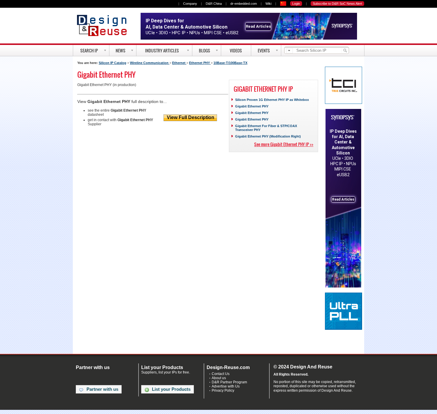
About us (219, 378)
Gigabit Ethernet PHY (251, 106)
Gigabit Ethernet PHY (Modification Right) (268, 136)
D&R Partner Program (229, 382)
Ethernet (179, 63)
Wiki (268, 3)
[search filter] (289, 50)
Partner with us (102, 389)
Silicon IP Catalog (112, 63)
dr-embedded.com (243, 3)
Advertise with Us (226, 386)
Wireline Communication (149, 63)
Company (190, 3)
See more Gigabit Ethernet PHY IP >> (283, 144)
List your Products (171, 389)
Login (296, 3)
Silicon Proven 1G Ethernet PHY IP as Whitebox (272, 99)
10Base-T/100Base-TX (230, 63)
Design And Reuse (105, 25)
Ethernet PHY (200, 63)
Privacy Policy (223, 390)
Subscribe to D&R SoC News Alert (337, 3)
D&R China (214, 3)
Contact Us (220, 374)
